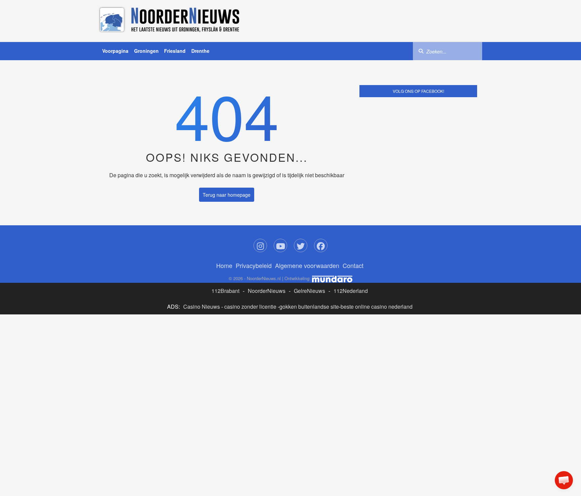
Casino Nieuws (201, 306)
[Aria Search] (421, 50)
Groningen (146, 50)
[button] (564, 480)
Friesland (175, 50)
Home (224, 265)
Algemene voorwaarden (307, 265)
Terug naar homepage (226, 194)
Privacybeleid (254, 265)
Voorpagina (115, 50)
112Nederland (351, 291)
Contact (353, 265)
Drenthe (200, 50)
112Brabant (225, 291)
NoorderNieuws (266, 291)
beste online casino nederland (377, 306)
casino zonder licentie (250, 306)
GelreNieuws (309, 291)
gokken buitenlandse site (309, 306)
